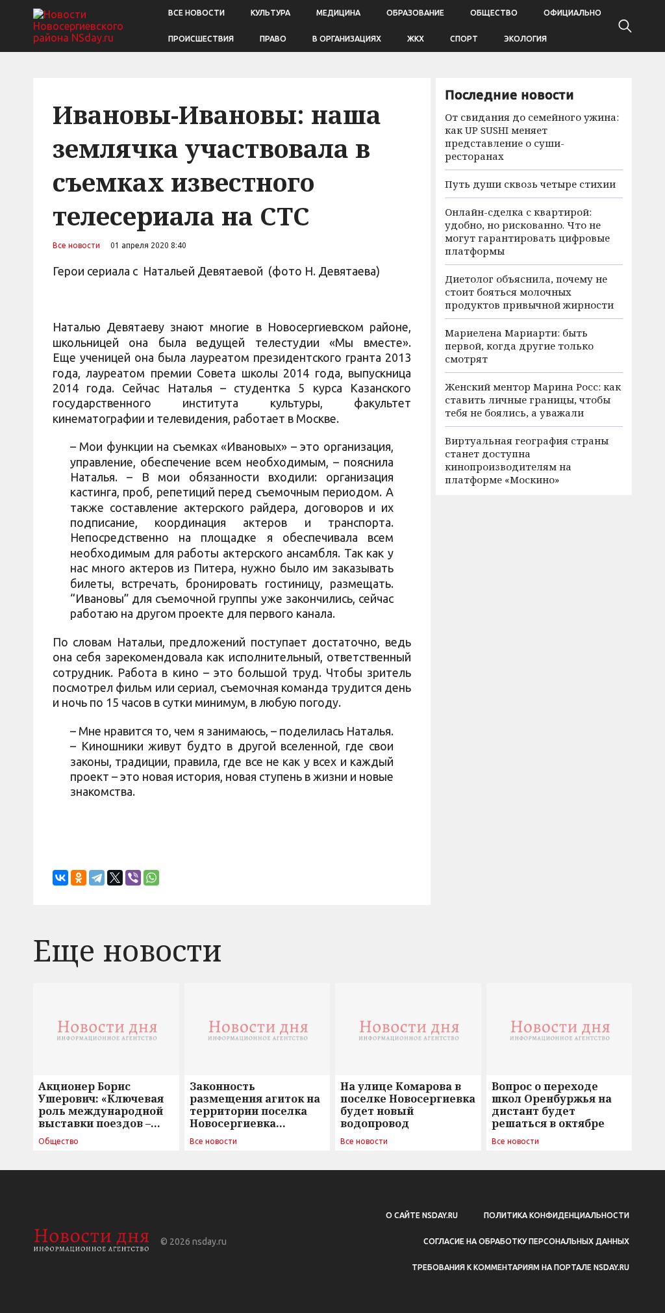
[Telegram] (97, 878)
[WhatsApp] (151, 878)
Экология (525, 38)
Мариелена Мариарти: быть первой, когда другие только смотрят (519, 345)
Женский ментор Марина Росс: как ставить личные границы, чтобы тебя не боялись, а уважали (533, 399)
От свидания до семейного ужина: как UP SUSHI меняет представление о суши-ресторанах (532, 136)
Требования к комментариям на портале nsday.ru (520, 1267)
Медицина (338, 12)
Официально (572, 12)
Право (273, 38)
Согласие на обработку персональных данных (526, 1241)
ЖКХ (415, 38)
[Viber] (133, 878)
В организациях (346, 38)
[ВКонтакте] (60, 878)
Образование (415, 12)
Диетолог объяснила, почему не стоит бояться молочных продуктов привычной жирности (529, 291)
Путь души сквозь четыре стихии (530, 183)
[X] (115, 878)
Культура (270, 12)
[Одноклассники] (78, 878)
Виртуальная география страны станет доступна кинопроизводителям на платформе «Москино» (527, 460)
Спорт (464, 38)
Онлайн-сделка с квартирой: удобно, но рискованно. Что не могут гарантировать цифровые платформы (527, 231)
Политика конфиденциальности (556, 1215)
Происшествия (201, 38)
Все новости (196, 12)
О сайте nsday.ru (422, 1215)
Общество (494, 12)
